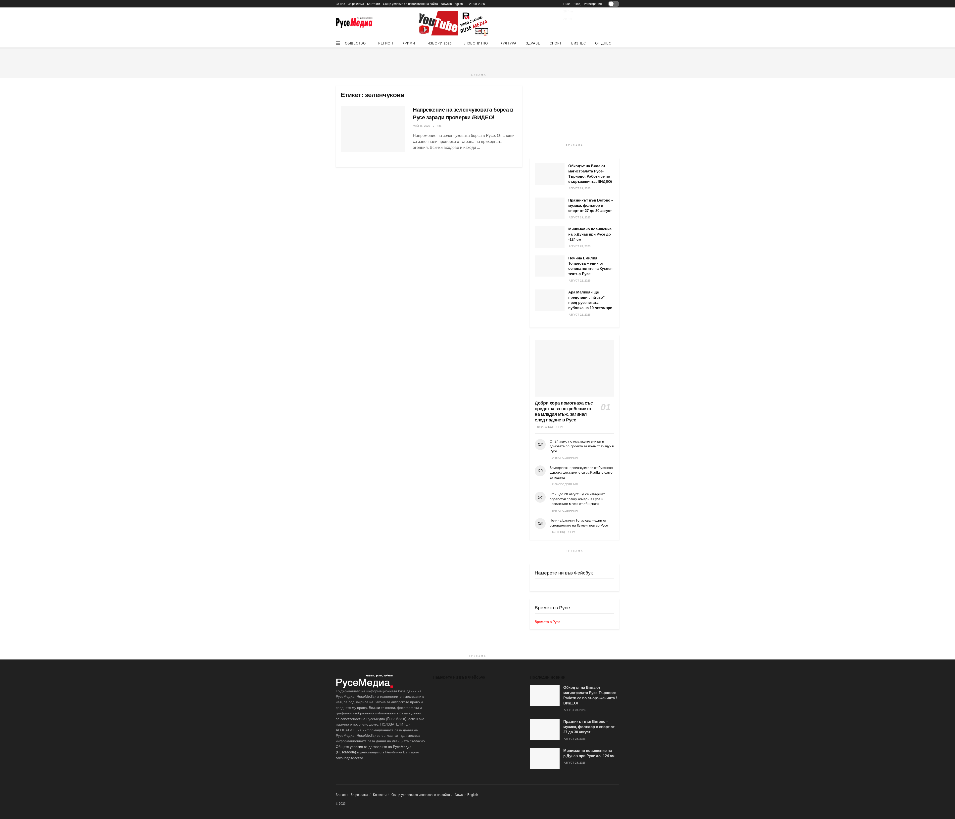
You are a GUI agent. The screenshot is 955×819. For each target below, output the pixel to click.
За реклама (356, 3)
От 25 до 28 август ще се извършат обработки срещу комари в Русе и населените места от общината (577, 499)
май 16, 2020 (421, 125)
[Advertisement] (477, 58)
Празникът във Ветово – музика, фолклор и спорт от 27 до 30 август (590, 205)
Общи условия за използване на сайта (410, 3)
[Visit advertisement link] (454, 23)
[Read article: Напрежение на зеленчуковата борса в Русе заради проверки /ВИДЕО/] (373, 129)
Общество (355, 43)
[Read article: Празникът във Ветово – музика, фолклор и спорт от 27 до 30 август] (550, 208)
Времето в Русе (547, 621)
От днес (603, 43)
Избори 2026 (440, 43)
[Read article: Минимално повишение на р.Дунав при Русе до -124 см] (550, 237)
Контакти (373, 3)
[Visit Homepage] (354, 23)
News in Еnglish (452, 3)
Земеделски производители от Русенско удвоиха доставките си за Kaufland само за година (581, 472)
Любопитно (476, 43)
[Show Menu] (338, 43)
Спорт (556, 43)
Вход (576, 3)
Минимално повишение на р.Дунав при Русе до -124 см (590, 234)
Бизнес (578, 43)
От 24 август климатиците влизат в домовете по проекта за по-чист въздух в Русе (582, 446)
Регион (385, 43)
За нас (340, 3)
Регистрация (593, 3)
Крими (408, 43)
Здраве (533, 43)
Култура (508, 43)
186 (439, 125)
